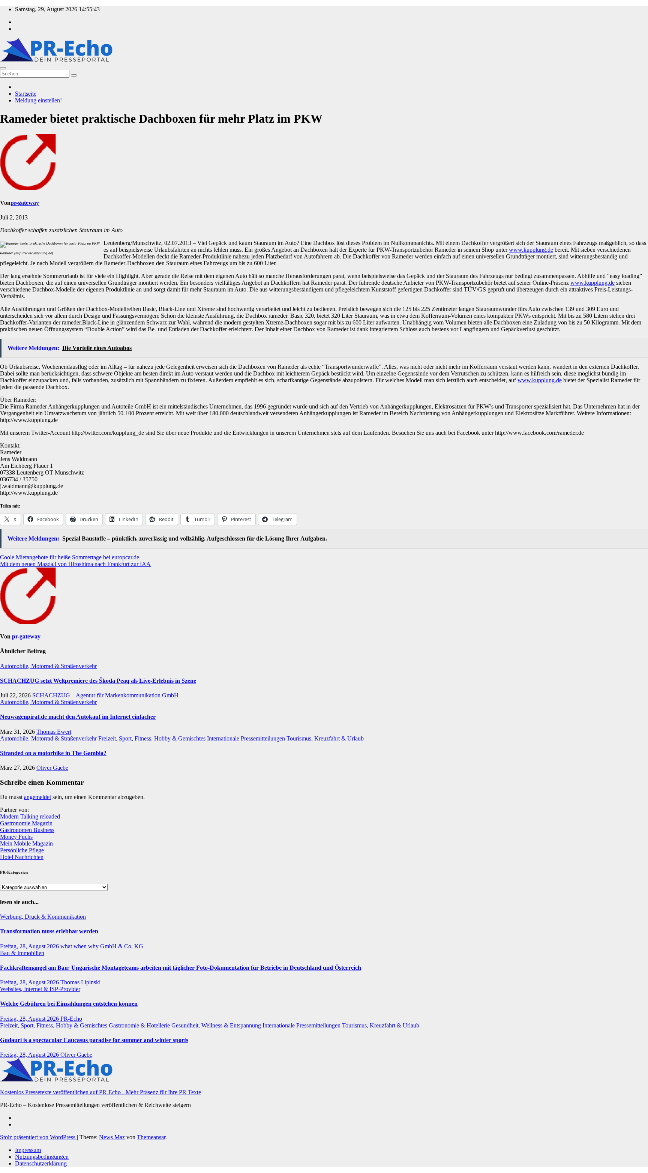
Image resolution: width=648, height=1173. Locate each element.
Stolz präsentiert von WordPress (38, 1137)
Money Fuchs (16, 837)
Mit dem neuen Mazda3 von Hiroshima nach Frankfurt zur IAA (75, 564)
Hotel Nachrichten (22, 857)
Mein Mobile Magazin (26, 843)
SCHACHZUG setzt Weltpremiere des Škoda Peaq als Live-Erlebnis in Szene (98, 680)
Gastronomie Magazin (26, 823)
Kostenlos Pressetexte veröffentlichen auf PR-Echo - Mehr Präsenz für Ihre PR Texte (100, 1092)
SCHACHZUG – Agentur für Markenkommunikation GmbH (105, 695)
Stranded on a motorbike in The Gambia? (53, 753)
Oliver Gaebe (52, 767)
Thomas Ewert (53, 731)
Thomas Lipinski (80, 982)
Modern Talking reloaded (30, 816)
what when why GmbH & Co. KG (101, 946)
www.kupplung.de (531, 249)
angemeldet (37, 797)
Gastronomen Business (27, 830)
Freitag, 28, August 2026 (30, 946)
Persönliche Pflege (22, 850)
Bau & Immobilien (22, 953)
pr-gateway (24, 203)
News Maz (112, 1137)
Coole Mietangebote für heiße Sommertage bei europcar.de (69, 557)
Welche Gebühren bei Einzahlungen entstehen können (69, 1003)
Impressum (28, 1150)
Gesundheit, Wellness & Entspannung (216, 1025)
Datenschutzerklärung (41, 1163)
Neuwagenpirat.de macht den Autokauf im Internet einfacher (78, 716)
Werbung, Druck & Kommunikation (43, 916)
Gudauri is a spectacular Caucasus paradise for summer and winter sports (94, 1040)
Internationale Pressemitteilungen (246, 738)
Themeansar (151, 1137)
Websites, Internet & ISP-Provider (40, 989)
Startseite (25, 93)
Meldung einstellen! (38, 100)
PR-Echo (71, 1018)
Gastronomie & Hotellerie (140, 1025)
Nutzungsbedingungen (42, 1156)
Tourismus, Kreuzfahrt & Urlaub (325, 738)
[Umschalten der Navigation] (3, 68)
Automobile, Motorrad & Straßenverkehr (48, 666)
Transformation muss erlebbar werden (49, 931)
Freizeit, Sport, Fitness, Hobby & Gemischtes (152, 738)
